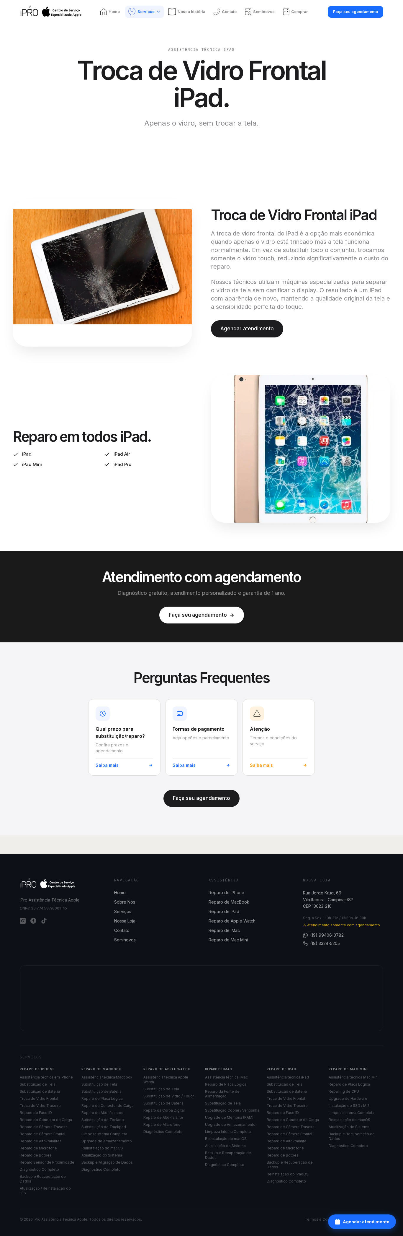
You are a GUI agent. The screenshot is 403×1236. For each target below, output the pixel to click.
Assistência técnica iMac (226, 1077)
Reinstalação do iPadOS (288, 1174)
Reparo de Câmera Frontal (42, 1134)
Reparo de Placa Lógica (102, 1098)
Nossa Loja (124, 920)
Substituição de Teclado (102, 1120)
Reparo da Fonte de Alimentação (222, 1093)
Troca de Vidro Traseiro (40, 1105)
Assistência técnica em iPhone (46, 1077)
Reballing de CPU (344, 1091)
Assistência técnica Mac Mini (354, 1077)
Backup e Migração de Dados (107, 1162)
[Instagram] (23, 921)
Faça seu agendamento (355, 11)
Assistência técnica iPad (288, 1077)
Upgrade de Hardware (348, 1098)
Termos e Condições (323, 1219)
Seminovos (125, 939)
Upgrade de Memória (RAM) (229, 1117)
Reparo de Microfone (38, 1148)
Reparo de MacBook (229, 901)
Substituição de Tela (37, 1084)
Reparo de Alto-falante (163, 1117)
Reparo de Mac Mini (228, 939)
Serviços (122, 911)
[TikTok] (44, 921)
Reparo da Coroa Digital (164, 1110)
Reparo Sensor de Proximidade (47, 1162)
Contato (122, 930)
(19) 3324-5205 (325, 943)
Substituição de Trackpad (103, 1127)
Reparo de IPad (224, 911)
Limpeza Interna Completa (104, 1134)
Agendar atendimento (366, 1221)
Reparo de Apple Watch (232, 920)
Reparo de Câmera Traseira (44, 1127)
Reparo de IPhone (226, 892)
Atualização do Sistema (101, 1155)
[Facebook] (33, 921)
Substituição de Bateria (40, 1091)
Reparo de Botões (36, 1155)
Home (120, 892)
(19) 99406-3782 (327, 935)
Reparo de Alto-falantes (41, 1141)
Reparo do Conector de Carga (46, 1120)
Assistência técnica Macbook (106, 1077)
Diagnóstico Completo (39, 1169)
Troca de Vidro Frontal (39, 1098)
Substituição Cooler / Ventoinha (232, 1110)
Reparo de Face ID (36, 1112)
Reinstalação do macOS (102, 1148)
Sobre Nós (124, 901)
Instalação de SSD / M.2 (349, 1105)
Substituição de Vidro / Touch (168, 1096)
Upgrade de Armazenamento (106, 1141)
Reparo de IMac (224, 930)
